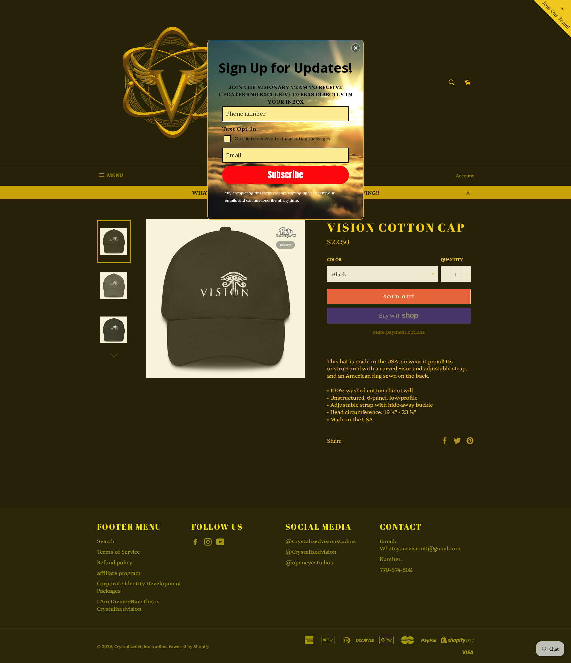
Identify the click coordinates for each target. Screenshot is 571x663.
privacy (285, 244)
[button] (356, 48)
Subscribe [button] (285, 174)
